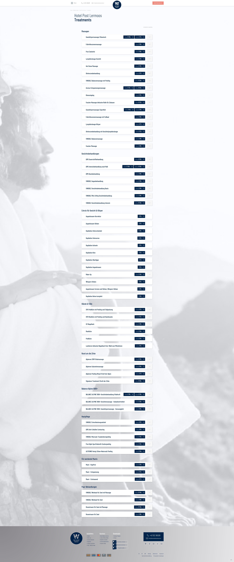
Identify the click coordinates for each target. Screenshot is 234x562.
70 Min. (138, 102)
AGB (145, 553)
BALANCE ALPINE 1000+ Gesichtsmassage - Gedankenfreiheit (105, 402)
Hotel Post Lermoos (83, 10)
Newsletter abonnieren (120, 545)
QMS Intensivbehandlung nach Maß (97, 167)
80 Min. (139, 66)
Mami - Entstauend (92, 479)
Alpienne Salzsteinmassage (94, 366)
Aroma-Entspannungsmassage (95, 88)
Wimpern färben (91, 282)
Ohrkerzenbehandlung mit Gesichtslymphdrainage (102, 131)
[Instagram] (153, 543)
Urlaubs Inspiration (91, 543)
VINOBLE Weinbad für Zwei (94, 500)
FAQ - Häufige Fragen (91, 545)
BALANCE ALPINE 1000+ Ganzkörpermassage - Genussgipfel (105, 409)
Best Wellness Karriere (104, 536)
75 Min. (128, 37)
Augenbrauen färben (92, 223)
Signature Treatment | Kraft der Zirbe (97, 381)
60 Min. (139, 51)
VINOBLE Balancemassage (94, 139)
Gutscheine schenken (120, 541)
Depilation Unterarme (92, 238)
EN (142, 553)
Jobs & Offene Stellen (104, 537)
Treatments (89, 10)
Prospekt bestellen (120, 548)
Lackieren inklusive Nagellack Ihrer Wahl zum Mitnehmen (104, 346)
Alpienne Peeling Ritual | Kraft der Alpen (98, 374)
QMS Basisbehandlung (93, 174)
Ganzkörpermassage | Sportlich (96, 110)
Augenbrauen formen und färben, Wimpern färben (102, 289)
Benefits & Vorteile (103, 539)
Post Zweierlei (90, 51)
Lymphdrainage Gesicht (93, 59)
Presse (115, 537)
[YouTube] (161, 543)
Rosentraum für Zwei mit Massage (97, 507)
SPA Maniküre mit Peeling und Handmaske (99, 317)
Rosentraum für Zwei (92, 514)
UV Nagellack (90, 324)
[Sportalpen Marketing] (231, 560)
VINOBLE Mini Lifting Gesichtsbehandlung (99, 196)
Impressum (161, 553)
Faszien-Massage (91, 146)
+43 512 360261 (86, 3)
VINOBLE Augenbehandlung (94, 181)
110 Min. (138, 492)
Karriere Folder (103, 543)
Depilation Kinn (90, 253)
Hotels (88, 536)
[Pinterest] (145, 543)
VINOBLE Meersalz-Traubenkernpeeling (98, 437)
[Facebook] (149, 543)
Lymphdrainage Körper (93, 124)
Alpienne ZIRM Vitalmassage (95, 359)
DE (139, 553)
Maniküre (89, 331)
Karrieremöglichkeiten (104, 541)
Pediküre (89, 339)
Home (71, 10)
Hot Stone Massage (92, 66)
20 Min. (139, 73)
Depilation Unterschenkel (94, 231)
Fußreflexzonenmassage (94, 44)
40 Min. (139, 44)
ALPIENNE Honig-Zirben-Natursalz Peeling (99, 451)
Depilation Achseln (92, 245)
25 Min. (128, 110)
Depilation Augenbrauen (93, 267)
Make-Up (88, 274)
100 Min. (138, 166)
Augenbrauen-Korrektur (93, 216)
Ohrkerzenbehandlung (93, 73)
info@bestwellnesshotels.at (99, 3)
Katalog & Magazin (117, 536)
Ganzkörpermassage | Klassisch (96, 37)
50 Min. (139, 37)
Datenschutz (155, 553)
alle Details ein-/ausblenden (148, 27)
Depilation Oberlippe (92, 260)
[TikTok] (157, 543)
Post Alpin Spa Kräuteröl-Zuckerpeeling (98, 444)
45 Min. (139, 338)
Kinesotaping (90, 95)
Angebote (89, 541)
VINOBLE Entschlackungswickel (96, 422)
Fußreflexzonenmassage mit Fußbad (97, 117)
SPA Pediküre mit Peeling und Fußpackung (99, 309)
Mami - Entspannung (92, 472)
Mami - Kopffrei (91, 465)
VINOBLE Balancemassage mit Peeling (98, 81)
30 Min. (139, 59)
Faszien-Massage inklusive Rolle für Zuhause (100, 102)
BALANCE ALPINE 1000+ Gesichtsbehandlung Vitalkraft (103, 394)
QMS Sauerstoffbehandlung (94, 159)
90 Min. (138, 80)
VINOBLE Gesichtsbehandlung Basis (97, 188)
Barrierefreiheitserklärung (146, 556)
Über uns (89, 537)
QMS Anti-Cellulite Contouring (95, 429)
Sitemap (149, 553)
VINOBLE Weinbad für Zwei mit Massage (98, 492)
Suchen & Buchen (90, 539)
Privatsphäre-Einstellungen (158, 556)
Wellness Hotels (75, 10)
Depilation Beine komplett (94, 296)
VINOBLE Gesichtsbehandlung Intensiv (98, 203)
